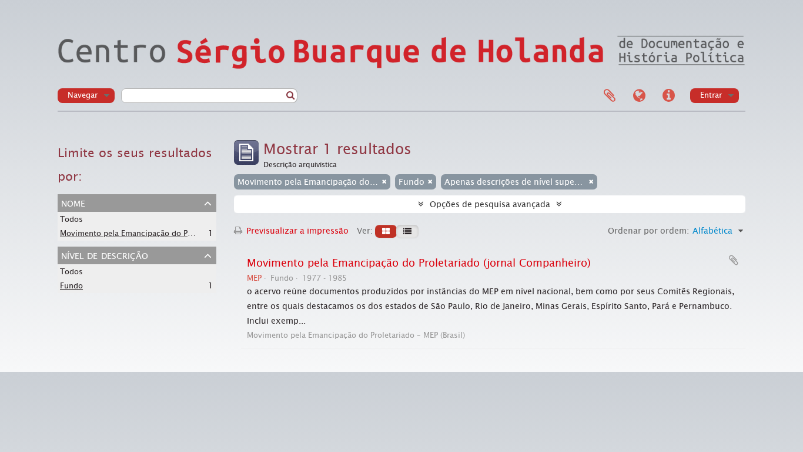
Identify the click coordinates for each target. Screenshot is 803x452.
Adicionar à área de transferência (734, 260)
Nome (73, 202)
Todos (71, 219)
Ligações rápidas (668, 96)
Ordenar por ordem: (648, 230)
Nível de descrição (104, 255)
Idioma (639, 96)
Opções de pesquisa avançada (490, 204)
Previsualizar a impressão (296, 230)
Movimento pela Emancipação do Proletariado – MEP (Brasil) (169, 233)
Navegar (83, 95)
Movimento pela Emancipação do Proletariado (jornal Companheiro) (419, 263)
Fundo (71, 285)
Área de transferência (609, 96)
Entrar (711, 95)
